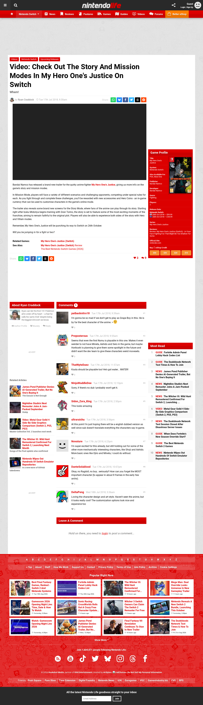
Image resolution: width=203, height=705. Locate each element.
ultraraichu (78, 419)
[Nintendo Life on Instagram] (120, 659)
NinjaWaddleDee (81, 383)
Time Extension (67, 680)
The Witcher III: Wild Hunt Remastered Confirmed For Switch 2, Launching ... (173, 399)
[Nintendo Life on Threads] (132, 659)
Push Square (34, 680)
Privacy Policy (105, 567)
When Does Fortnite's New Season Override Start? (171, 435)
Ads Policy (139, 567)
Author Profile (20, 326)
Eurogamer (131, 680)
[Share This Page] (173, 5)
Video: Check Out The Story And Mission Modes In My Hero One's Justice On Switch (75, 75)
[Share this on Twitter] (131, 99)
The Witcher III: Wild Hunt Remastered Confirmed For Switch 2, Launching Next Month (36, 444)
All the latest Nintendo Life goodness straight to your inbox (101, 692)
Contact (91, 567)
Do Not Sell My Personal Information (145, 672)
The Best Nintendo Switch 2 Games (170, 445)
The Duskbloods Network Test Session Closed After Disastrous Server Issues (173, 424)
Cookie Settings (168, 567)
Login (183, 7)
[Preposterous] (62, 344)
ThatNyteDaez (80, 364)
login (105, 533)
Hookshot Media (56, 672)
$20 (175, 253)
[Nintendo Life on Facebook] (145, 659)
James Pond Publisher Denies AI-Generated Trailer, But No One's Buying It (38, 389)
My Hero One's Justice (156, 161)
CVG (173, 680)
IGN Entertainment (83, 672)
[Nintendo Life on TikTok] (82, 659)
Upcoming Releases (50, 59)
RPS (181, 680)
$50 (154, 253)
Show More (101, 640)
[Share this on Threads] (137, 99)
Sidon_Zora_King (81, 401)
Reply (48, 326)
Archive (153, 567)
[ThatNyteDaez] (62, 373)
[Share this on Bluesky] (119, 99)
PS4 (151, 177)
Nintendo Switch (29, 59)
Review (61, 245)
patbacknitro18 (80, 313)
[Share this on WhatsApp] (113, 99)
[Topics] (5, 5)
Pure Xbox (50, 680)
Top (29, 567)
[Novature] (62, 450)
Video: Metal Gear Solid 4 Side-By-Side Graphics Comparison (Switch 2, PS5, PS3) (37, 424)
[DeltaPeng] (62, 501)
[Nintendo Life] (101, 5)
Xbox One (158, 177)
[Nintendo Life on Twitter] (95, 659)
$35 (165, 253)
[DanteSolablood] (62, 475)
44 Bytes (107, 672)
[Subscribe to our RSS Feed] (57, 659)
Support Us (78, 567)
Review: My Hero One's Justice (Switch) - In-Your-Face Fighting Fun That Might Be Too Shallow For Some (170, 233)
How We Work (61, 567)
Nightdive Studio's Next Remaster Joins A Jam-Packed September (35, 406)
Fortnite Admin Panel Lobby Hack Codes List (171, 354)
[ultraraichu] (62, 428)
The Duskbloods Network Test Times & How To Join (173, 363)
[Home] (12, 14)
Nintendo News (106, 680)
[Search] (15, 5)
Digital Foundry (87, 680)
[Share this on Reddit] (143, 99)
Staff (47, 567)
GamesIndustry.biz (158, 680)
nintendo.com (155, 243)
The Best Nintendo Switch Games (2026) (62, 249)
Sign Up (190, 7)
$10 (186, 253)
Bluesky (36, 326)
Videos (14, 59)
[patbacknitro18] (62, 322)
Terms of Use (124, 567)
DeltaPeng (77, 492)
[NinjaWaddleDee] (62, 391)
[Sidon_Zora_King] (62, 410)
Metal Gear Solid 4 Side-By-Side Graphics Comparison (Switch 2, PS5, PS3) (173, 411)
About (38, 567)
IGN (120, 680)
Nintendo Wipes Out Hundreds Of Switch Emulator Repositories (38, 461)
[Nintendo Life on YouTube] (70, 659)
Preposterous (79, 335)
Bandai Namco (156, 184)
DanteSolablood (81, 466)
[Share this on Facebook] (125, 99)
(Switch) (57, 241)
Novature (76, 441)
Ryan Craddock (26, 99)
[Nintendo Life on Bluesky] (107, 659)
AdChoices (121, 672)
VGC (142, 680)
